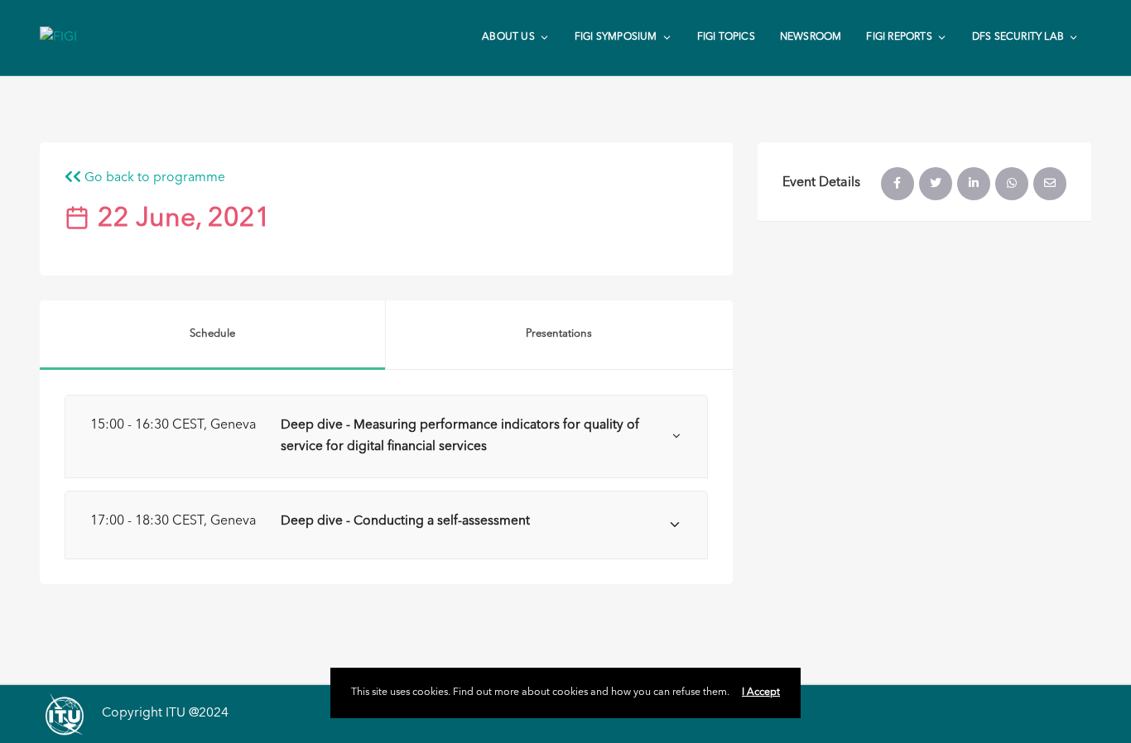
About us (508, 37)
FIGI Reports (898, 37)
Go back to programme (153, 178)
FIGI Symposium (616, 37)
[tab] (386, 436)
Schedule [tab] (212, 333)
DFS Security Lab (1018, 37)
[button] (386, 436)
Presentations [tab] (559, 333)
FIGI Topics (726, 37)
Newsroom (811, 37)
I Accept (761, 692)
